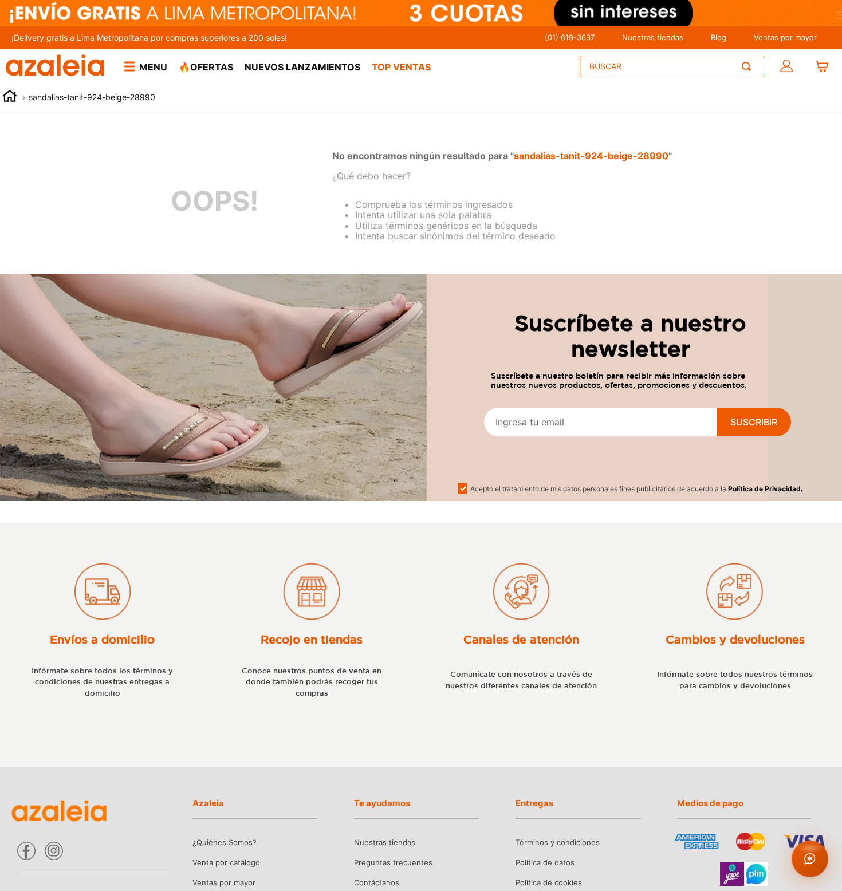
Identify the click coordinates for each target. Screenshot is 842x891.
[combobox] (672, 66)
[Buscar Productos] (749, 66)
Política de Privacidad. (765, 488)
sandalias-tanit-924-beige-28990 (92, 97)
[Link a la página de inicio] (9, 97)
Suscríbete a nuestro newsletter (630, 335)
